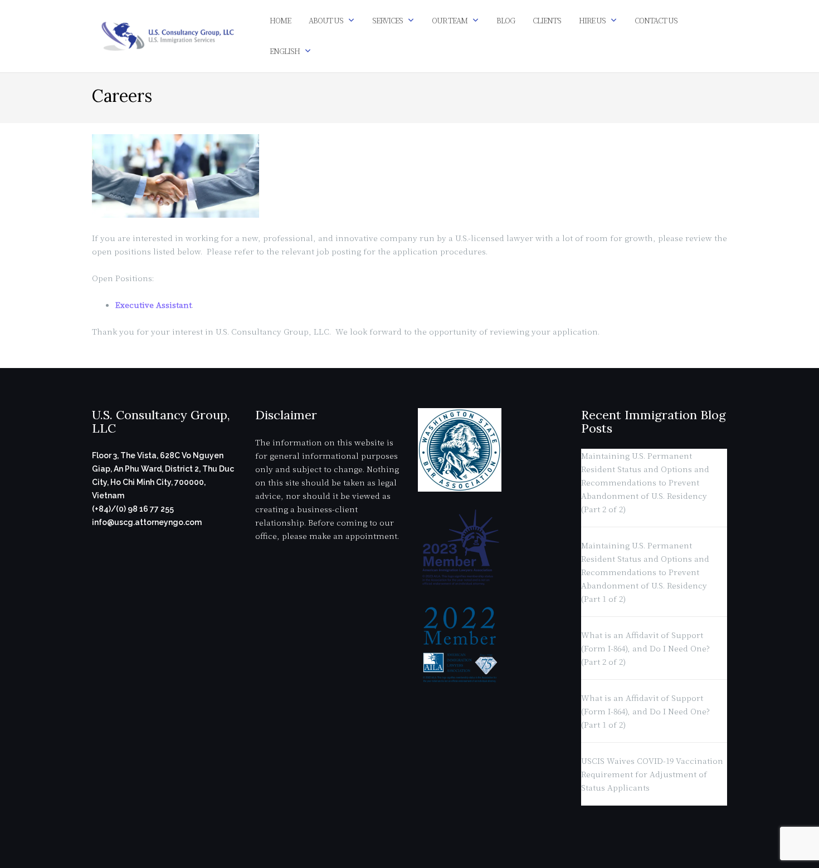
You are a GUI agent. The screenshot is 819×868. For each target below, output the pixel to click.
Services (387, 20)
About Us (326, 20)
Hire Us (592, 20)
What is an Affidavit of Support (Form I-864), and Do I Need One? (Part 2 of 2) (645, 648)
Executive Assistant (153, 304)
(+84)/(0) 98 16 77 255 (133, 508)
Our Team (449, 20)
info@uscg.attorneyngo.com (147, 522)
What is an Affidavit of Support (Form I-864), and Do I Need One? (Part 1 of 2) (645, 711)
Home (280, 20)
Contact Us (656, 20)
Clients (547, 20)
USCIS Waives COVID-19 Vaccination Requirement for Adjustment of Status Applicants (652, 774)
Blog (505, 20)
